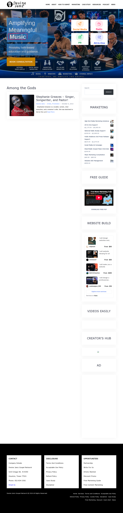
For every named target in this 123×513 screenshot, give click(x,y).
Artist (49, 104)
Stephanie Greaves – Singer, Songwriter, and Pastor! (55, 98)
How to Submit (64, 4)
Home (48, 4)
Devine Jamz (40, 104)
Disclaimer (50, 485)
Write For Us (89, 467)
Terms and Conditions (92, 493)
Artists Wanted (90, 472)
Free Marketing (90, 500)
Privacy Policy (51, 472)
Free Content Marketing (93, 485)
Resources (97, 4)
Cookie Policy (94, 497)
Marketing (76, 4)
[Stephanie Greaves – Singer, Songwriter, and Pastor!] (22, 105)
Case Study (86, 4)
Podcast (106, 4)
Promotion (55, 104)
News (113, 4)
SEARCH (108, 92)
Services (81, 493)
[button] (80, 25)
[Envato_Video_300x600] (98, 351)
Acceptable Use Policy (54, 467)
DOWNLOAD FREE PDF (99, 209)
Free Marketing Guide (92, 480)
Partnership (88, 463)
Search (87, 88)
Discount (100, 500)
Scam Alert (107, 500)
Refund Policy (51, 476)
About (54, 4)
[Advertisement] (99, 406)
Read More (50, 112)
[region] (61, 43)
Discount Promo (90, 476)
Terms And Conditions (54, 463)
